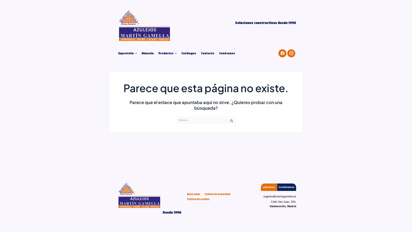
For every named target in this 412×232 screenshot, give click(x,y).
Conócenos (227, 53)
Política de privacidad (217, 194)
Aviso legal (193, 194)
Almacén (148, 53)
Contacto (207, 53)
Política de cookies (198, 199)
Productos (166, 53)
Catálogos (188, 53)
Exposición (126, 53)
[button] (127, 53)
